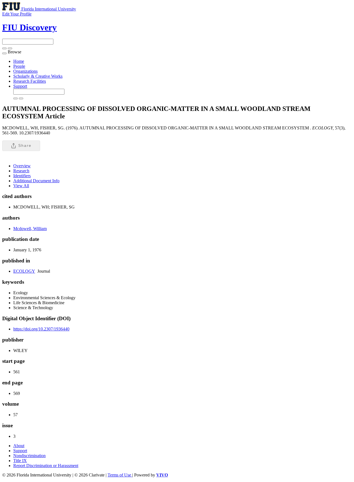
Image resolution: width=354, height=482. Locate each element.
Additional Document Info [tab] (36, 180)
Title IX (20, 460)
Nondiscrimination (29, 455)
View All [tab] (21, 185)
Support (20, 86)
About (18, 445)
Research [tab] (21, 170)
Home (18, 61)
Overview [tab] (22, 165)
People (19, 66)
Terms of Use (120, 475)
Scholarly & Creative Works (38, 76)
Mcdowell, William (30, 228)
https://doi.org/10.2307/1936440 (41, 329)
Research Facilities (29, 81)
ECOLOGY (24, 271)
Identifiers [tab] (22, 175)
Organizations (25, 71)
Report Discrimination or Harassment (45, 465)
